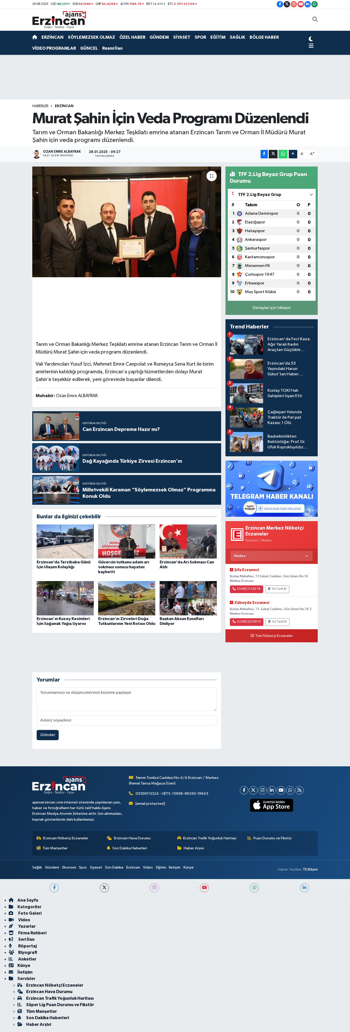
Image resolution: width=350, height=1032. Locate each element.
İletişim (174, 867)
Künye (188, 867)
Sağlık (37, 867)
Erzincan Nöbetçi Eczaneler (65, 838)
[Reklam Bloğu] (271, 488)
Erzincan (133, 867)
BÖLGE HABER (264, 37)
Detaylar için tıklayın (272, 308)
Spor (83, 867)
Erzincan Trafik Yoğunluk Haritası (209, 838)
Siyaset (96, 867)
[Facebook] (244, 790)
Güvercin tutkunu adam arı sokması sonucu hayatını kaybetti (123, 567)
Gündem (52, 867)
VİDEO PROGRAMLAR (54, 48)
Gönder (47, 735)
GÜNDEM (159, 37)
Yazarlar (26, 926)
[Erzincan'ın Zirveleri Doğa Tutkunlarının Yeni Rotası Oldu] (126, 598)
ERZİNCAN (53, 37)
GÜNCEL (89, 48)
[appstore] (271, 805)
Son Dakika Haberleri (129, 848)
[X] (253, 790)
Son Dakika (114, 867)
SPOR (200, 37)
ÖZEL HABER (132, 37)
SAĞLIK (237, 37)
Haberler (40, 106)
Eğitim (161, 867)
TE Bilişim (310, 869)
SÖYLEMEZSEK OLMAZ (91, 37)
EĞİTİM (217, 37)
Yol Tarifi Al (279, 589)
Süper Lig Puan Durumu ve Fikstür (60, 1005)
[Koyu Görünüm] (311, 39)
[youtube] (204, 887)
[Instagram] (262, 790)
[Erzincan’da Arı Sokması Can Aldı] (188, 541)
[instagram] (154, 887)
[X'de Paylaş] (273, 154)
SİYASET (181, 37)
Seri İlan (26, 939)
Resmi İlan (112, 48)
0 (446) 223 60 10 (249, 621)
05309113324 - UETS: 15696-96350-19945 (172, 794)
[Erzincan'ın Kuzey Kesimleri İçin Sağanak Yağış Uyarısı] (65, 598)
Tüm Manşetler (55, 848)
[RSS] (299, 790)
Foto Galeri (29, 913)
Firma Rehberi (31, 933)
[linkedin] (304, 887)
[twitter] (104, 887)
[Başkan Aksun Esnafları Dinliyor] (188, 598)
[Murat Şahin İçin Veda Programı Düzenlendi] (126, 222)
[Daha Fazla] (293, 154)
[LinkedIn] (271, 790)
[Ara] (315, 20)
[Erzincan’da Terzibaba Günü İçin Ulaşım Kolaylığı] (65, 541)
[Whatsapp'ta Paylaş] (283, 154)
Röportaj (27, 946)
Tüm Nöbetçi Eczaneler (274, 636)
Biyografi (27, 952)
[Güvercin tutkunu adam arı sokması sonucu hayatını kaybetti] (126, 541)
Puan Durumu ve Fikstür (272, 838)
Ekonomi (69, 867)
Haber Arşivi (194, 848)
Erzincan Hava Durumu (132, 838)
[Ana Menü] (311, 46)
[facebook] (54, 887)
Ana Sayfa (27, 900)
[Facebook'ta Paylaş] (264, 154)
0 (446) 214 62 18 (248, 589)
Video (148, 867)
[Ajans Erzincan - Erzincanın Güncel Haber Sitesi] (59, 19)
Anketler (26, 959)
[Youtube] (281, 790)
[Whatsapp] (290, 790)
